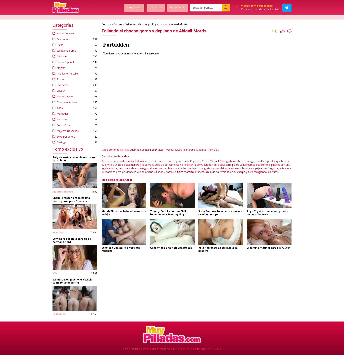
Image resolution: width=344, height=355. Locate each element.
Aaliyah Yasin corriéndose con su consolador (73, 159)
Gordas (118, 24)
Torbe (60, 79)
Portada (106, 24)
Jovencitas (63, 85)
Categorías (134, 7)
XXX (54, 273)
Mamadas (62, 113)
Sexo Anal (62, 39)
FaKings (61, 142)
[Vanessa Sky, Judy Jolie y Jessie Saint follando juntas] (74, 298)
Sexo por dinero (66, 136)
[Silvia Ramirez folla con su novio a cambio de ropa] (220, 195)
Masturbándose (62, 191)
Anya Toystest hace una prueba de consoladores (267, 212)
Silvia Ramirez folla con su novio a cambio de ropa (220, 212)
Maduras (62, 56)
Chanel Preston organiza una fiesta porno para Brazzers (71, 199)
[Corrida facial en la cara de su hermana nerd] (74, 257)
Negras (61, 67)
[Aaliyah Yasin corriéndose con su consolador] (74, 176)
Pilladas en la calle (67, 73)
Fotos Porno (64, 125)
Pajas (60, 45)
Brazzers (58, 232)
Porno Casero (65, 96)
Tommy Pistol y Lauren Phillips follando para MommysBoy (170, 212)
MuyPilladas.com (196, 349)
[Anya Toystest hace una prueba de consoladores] (269, 195)
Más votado (177, 7)
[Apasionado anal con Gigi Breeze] (172, 232)
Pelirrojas (213, 149)
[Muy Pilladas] (65, 7)
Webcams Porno (66, 50)
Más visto (155, 7)
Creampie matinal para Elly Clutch (268, 247)
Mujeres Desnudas (68, 131)
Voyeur (61, 90)
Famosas (62, 119)
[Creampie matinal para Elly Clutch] (269, 232)
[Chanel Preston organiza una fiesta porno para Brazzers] (74, 216)
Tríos (60, 108)
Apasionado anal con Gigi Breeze (171, 247)
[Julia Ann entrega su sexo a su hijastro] (220, 232)
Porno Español (65, 62)
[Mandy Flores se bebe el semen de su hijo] (124, 195)
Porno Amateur (66, 33)
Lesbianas (59, 314)
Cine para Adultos (67, 102)
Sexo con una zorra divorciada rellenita (121, 249)
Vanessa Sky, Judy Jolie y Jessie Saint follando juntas (72, 281)
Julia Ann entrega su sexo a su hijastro (218, 249)
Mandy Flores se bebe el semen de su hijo (124, 212)
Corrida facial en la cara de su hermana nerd (71, 240)
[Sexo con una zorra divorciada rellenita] (124, 232)
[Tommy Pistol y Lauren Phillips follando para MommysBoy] (172, 195)
